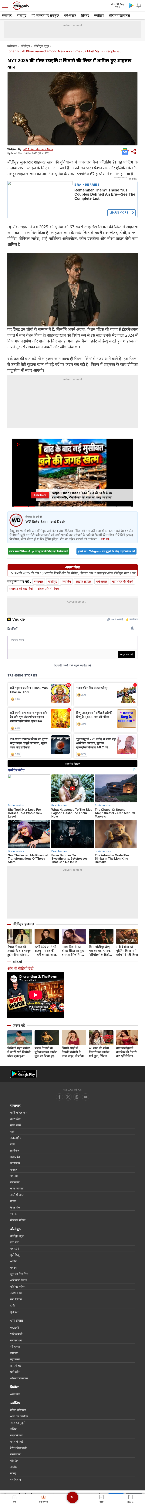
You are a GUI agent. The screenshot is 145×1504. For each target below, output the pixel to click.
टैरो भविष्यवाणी (18, 1448)
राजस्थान (14, 1182)
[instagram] (85, 1097)
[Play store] (131, 5)
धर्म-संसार (70, 15)
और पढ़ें (105, 539)
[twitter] (68, 1097)
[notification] (139, 5)
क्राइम (13, 1201)
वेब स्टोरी (14, 1248)
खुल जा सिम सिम (19, 1274)
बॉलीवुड (21, 15)
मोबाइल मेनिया (17, 1220)
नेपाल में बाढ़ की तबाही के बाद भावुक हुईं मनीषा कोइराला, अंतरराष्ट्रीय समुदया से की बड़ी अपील (19, 951)
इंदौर (12, 1144)
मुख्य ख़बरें (15, 1125)
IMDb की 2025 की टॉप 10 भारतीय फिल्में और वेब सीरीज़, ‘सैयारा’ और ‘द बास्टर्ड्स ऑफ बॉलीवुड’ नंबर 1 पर (73, 573)
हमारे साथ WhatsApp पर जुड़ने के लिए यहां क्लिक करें (38, 551)
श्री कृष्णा (15, 1346)
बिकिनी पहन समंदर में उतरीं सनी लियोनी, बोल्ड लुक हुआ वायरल (19, 1052)
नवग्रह (13, 1473)
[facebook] (59, 1097)
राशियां (13, 1429)
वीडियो (17, 961)
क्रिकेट (85, 15)
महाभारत (15, 1359)
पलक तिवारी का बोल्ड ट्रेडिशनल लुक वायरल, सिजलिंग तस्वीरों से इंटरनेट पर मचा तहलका (73, 951)
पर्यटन (13, 1267)
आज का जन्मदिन (19, 1416)
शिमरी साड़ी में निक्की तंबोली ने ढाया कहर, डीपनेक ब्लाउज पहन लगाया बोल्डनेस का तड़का (73, 1052)
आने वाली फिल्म (18, 1280)
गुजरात (13, 1169)
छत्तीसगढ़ (15, 1163)
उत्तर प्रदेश (15, 1119)
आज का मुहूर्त (17, 1423)
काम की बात (17, 1188)
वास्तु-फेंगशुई (16, 1441)
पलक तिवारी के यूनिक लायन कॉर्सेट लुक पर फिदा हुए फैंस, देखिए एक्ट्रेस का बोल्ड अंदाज (46, 1052)
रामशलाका (15, 1454)
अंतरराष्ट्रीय (15, 1138)
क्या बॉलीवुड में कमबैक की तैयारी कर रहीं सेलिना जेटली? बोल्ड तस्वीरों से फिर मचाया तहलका (128, 1052)
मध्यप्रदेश (15, 1157)
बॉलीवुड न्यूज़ (41, 46)
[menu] (6, 5)
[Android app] (23, 1074)
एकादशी (14, 1328)
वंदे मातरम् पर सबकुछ (45, 15)
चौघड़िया (14, 1460)
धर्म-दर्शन (14, 1372)
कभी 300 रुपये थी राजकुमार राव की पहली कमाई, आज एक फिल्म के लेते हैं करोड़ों (46, 951)
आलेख (13, 1261)
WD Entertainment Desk (38, 149)
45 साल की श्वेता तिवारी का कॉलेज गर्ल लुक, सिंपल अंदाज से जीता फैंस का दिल (100, 1052)
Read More (40, 495)
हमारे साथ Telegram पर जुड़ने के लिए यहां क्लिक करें (106, 551)
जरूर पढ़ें (19, 1025)
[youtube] (76, 1097)
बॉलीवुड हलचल (23, 924)
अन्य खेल (15, 1394)
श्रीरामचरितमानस (119, 15)
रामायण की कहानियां (21, 588)
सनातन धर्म (16, 1340)
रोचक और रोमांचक (48, 588)
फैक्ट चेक (15, 1207)
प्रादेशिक (14, 1150)
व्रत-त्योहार (15, 1365)
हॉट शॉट (14, 1242)
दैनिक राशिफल (18, 1410)
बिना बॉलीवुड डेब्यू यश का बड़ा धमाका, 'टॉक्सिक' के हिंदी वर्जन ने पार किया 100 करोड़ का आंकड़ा (100, 951)
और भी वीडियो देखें (20, 968)
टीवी (12, 1305)
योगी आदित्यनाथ (18, 1112)
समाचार (7, 15)
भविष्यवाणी (16, 1334)
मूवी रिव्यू (14, 1255)
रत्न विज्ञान (15, 1479)
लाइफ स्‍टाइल (83, 581)
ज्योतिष (99, 15)
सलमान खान (16, 1293)
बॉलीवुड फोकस (18, 1286)
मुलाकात (14, 1312)
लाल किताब (16, 1435)
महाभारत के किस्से (122, 581)
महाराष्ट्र (14, 1176)
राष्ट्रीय (13, 1131)
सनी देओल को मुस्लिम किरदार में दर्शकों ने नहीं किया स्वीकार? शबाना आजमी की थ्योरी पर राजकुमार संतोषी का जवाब (128, 951)
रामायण (14, 1353)
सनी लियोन (16, 1299)
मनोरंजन (12, 46)
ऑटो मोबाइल (17, 1195)
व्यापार (13, 1214)
